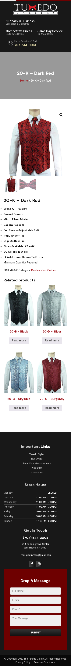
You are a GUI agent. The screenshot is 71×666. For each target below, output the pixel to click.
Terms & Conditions (44, 662)
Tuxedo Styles (36, 454)
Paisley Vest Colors (43, 270)
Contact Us (37, 472)
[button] (61, 114)
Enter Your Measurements (37, 463)
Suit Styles (37, 459)
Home (24, 80)
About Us (37, 468)
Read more (19, 340)
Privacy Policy (23, 662)
